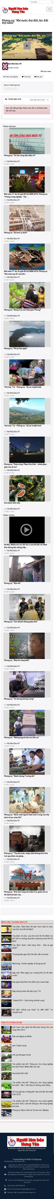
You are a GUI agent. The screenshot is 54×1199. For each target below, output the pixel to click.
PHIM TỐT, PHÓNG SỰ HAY (11, 1023)
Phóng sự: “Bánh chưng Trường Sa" (19, 776)
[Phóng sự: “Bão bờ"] (27, 569)
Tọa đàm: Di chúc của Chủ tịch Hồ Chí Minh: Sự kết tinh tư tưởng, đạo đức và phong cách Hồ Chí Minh (32, 938)
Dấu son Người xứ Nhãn (22, 1036)
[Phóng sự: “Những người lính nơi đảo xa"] (27, 723)
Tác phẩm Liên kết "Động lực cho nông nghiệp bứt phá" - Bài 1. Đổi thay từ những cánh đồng (32, 1083)
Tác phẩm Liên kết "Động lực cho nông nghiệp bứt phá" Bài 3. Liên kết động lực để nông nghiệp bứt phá (32, 1103)
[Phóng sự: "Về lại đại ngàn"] (27, 334)
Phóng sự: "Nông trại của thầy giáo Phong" (22, 310)
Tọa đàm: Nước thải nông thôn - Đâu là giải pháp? (32, 946)
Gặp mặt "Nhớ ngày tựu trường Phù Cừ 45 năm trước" (32, 974)
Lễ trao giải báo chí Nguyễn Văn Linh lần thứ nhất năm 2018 (32, 1093)
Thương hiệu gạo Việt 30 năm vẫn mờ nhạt (30, 954)
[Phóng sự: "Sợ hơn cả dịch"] (27, 218)
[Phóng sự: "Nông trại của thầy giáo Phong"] (27, 295)
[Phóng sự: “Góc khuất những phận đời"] (27, 607)
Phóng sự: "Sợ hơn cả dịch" (15, 233)
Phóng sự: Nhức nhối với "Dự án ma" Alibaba (30, 1110)
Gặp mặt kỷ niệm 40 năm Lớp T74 (26, 991)
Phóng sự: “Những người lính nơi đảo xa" (21, 737)
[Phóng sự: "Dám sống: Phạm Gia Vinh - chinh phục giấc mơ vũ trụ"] (27, 450)
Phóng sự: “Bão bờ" (12, 583)
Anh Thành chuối (19, 1046)
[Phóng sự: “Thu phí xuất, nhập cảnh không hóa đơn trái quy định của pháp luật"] (27, 839)
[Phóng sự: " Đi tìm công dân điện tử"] (27, 141)
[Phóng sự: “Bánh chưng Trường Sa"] (27, 761)
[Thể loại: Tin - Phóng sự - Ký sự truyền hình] (27, 372)
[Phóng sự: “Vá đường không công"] (27, 684)
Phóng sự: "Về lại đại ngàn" (15, 348)
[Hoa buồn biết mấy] (27, 488)
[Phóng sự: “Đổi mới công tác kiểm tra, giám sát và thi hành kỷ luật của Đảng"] (27, 877)
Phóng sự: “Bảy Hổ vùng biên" (16, 660)
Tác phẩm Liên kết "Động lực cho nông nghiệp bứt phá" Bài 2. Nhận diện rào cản (32, 1065)
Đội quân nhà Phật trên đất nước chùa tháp (30, 982)
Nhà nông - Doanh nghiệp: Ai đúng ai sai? (29, 964)
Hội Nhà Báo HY (13, 161)
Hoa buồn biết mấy (12, 503)
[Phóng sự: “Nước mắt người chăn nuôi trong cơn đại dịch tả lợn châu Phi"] (27, 800)
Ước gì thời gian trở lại (21, 1055)
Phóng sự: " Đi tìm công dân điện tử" (19, 155)
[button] (27, 46)
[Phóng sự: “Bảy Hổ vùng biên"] (27, 646)
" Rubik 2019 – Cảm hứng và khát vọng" (28, 1000)
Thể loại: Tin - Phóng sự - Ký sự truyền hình (22, 387)
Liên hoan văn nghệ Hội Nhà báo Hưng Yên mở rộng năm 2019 (32, 1028)
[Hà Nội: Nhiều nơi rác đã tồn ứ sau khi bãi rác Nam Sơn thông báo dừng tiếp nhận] (27, 530)
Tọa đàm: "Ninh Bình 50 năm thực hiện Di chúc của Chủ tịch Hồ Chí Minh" (32, 928)
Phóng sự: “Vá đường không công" (19, 699)
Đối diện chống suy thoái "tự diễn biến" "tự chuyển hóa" (32, 1011)
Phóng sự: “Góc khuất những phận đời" (20, 622)
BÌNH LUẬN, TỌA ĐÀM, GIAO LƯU (14, 922)
